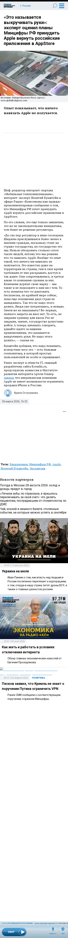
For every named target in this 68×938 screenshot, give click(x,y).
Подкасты (52, 933)
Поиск (55, 5)
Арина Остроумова (26, 392)
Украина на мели (15, 571)
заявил (9, 378)
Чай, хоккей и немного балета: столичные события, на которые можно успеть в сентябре (33, 510)
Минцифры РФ (40, 464)
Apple (56, 464)
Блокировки (19, 464)
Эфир (63, 933)
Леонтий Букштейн (14, 468)
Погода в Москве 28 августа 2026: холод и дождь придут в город (30, 487)
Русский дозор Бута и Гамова (20, 923)
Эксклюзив (37, 468)
